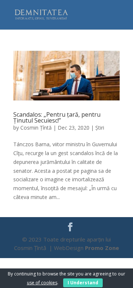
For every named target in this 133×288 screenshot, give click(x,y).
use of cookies (42, 283)
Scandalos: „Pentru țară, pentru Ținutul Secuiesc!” (56, 117)
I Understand (83, 283)
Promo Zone (102, 247)
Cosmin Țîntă (36, 127)
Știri (99, 127)
